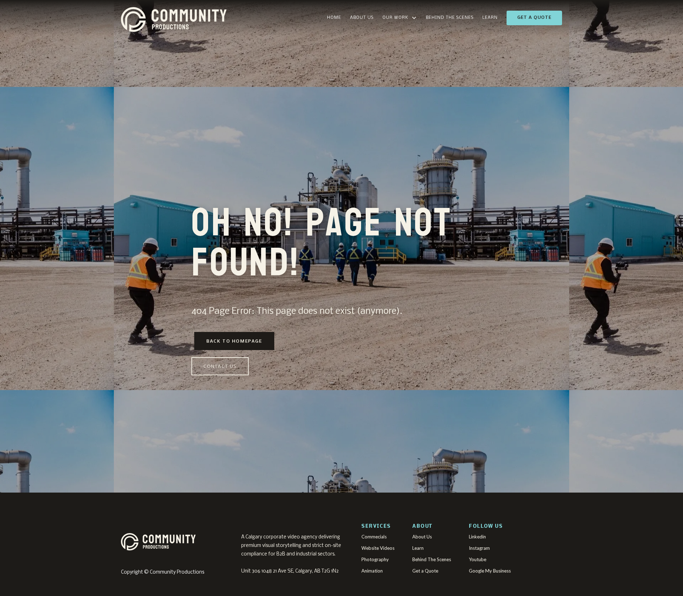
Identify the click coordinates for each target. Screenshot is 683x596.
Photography (375, 559)
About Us (362, 18)
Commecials (374, 536)
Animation (372, 571)
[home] (208, 18)
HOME (334, 18)
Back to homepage (234, 341)
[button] (399, 17)
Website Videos (378, 548)
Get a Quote (534, 17)
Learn (490, 18)
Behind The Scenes (449, 18)
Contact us (220, 366)
